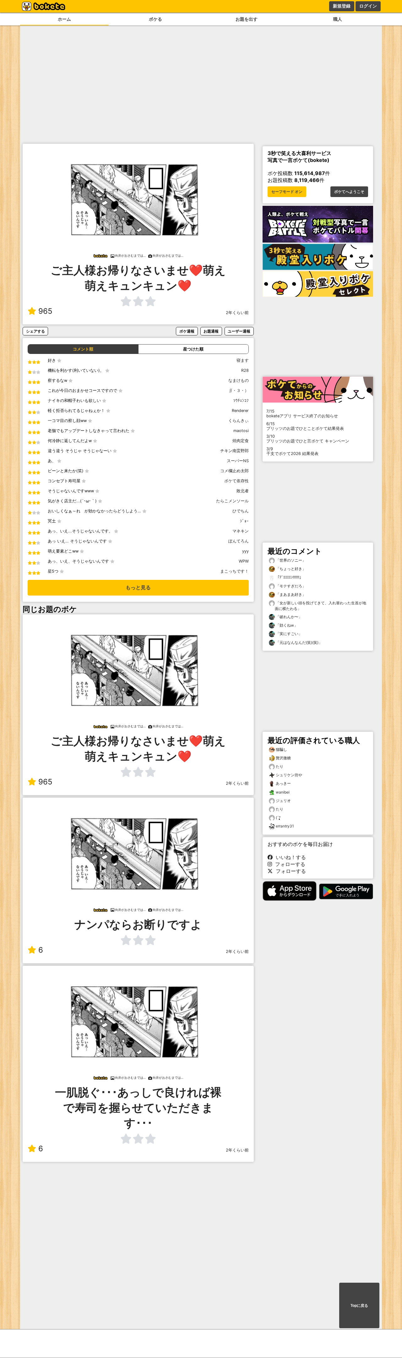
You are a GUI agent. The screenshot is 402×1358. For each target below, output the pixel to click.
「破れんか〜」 (288, 616)
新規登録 (341, 5)
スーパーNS (238, 460)
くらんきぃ (238, 420)
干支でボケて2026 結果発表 (292, 451)
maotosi (241, 430)
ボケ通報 (186, 331)
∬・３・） (239, 390)
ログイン (368, 5)
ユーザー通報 (239, 331)
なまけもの (238, 380)
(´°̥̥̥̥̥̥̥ (278, 817)
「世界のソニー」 (290, 560)
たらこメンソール (232, 501)
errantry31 (285, 826)
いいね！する (289, 857)
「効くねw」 (286, 625)
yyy (245, 551)
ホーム (64, 19)
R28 (245, 370)
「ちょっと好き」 (290, 568)
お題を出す (247, 19)
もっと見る (138, 587)
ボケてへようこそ (349, 192)
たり (279, 766)
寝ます (242, 360)
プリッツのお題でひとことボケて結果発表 (305, 426)
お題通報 (211, 331)
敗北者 (242, 491)
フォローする (288, 864)
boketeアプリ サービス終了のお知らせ (302, 413)
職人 (337, 19)
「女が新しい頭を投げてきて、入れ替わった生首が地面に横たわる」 (320, 606)
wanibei (283, 792)
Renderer (240, 410)
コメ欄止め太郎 (234, 470)
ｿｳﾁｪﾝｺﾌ (241, 400)
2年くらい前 (237, 312)
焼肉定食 (240, 440)
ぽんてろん (238, 541)
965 (45, 311)
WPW (244, 561)
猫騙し (281, 749)
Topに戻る (359, 1305)
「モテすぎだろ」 (290, 586)
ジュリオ (283, 800)
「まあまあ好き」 (290, 594)
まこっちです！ (234, 571)
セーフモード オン (286, 192)
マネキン (240, 531)
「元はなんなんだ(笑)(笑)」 (298, 642)
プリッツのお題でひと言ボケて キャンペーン (307, 438)
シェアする (35, 331)
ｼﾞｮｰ (244, 521)
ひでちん (240, 511)
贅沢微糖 (283, 758)
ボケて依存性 (236, 481)
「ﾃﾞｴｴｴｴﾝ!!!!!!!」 (289, 577)
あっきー (283, 783)
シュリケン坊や (289, 775)
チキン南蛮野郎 (234, 450)
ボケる (155, 19)
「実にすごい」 (288, 633)
